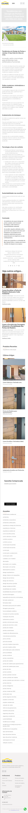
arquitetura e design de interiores (13, 251)
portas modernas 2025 (14, 259)
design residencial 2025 (14, 253)
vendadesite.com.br (15, 810)
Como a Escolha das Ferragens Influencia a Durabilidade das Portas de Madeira (13, 326)
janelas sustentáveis (8, 258)
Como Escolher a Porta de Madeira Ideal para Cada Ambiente (11, 291)
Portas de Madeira (19, 778)
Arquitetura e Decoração (7, 43)
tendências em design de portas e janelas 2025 (13, 262)
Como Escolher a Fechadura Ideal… (13, 441)
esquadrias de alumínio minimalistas (13, 254)
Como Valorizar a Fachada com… (12, 382)
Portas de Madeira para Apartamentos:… (10, 411)
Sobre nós (4, 778)
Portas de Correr (19, 780)
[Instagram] (23, 3)
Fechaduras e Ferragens (18, 786)
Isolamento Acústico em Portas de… (13, 470)
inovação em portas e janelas (13, 256)
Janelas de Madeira (19, 783)
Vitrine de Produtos (7, 780)
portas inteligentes (19, 258)
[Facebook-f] (21, 3)
